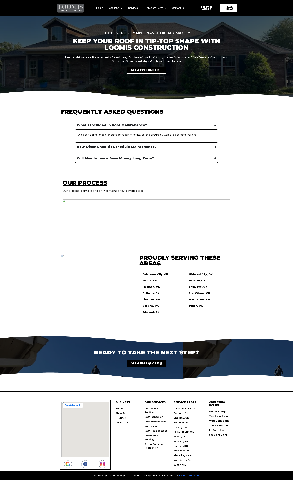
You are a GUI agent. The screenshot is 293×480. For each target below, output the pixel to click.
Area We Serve (155, 8)
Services (133, 8)
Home (99, 8)
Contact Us (178, 8)
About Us (114, 8)
